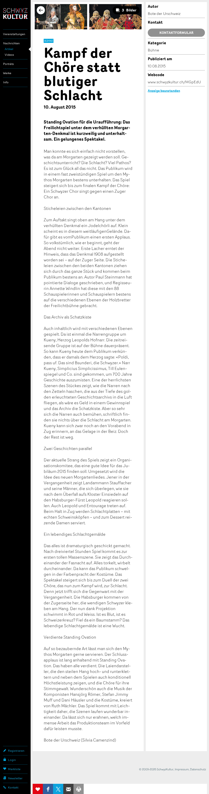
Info (6, 82)
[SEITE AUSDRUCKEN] (78, 789)
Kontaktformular (176, 32)
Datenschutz (198, 769)
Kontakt (13, 787)
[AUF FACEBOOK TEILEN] (48, 789)
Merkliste (14, 769)
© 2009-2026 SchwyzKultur (156, 769)
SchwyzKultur (15, 13)
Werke (7, 73)
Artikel (9, 49)
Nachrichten (11, 43)
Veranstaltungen (14, 34)
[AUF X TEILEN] (58, 789)
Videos (9, 54)
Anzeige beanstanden (164, 90)
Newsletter (15, 778)
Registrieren (16, 750)
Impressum (182, 769)
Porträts (8, 64)
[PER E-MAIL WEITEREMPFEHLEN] (68, 789)
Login (12, 760)
